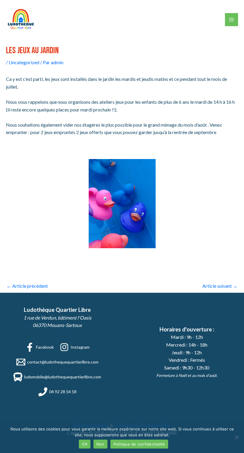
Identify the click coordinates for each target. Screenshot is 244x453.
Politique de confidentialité (139, 444)
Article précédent (27, 286)
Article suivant (219, 286)
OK (84, 444)
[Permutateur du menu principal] (231, 19)
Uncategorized (24, 62)
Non (100, 444)
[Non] (237, 437)
